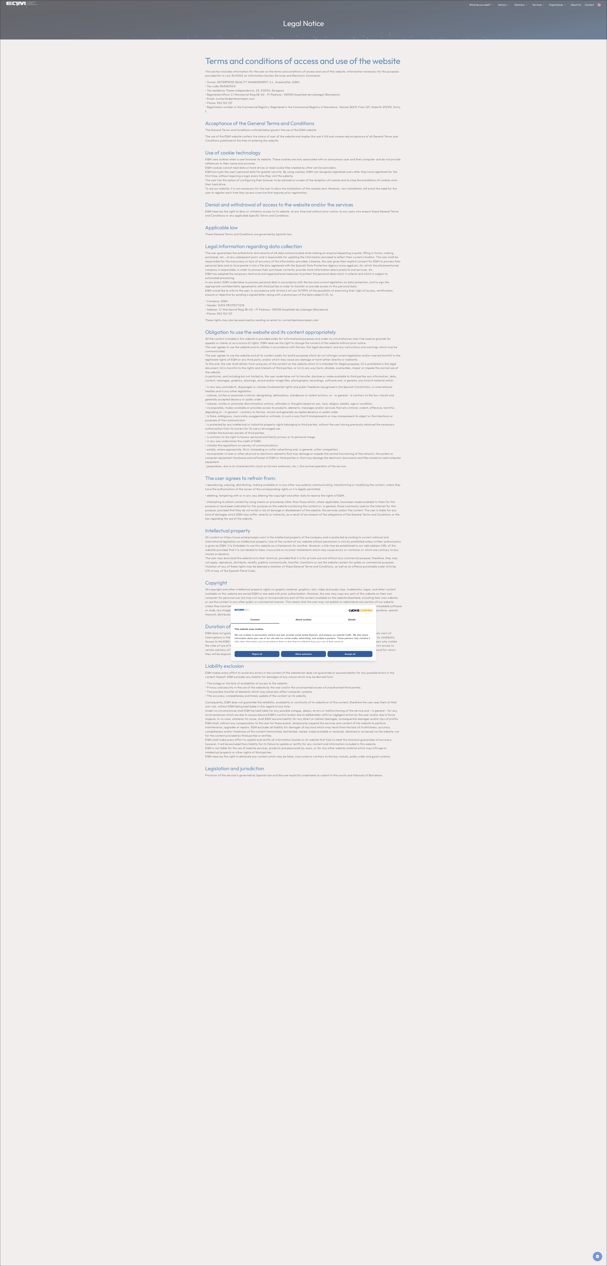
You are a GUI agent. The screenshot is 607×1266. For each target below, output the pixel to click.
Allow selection (303, 654)
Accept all (350, 654)
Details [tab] (352, 619)
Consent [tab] (255, 619)
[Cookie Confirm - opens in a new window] (360, 610)
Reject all (257, 654)
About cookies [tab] (303, 619)
